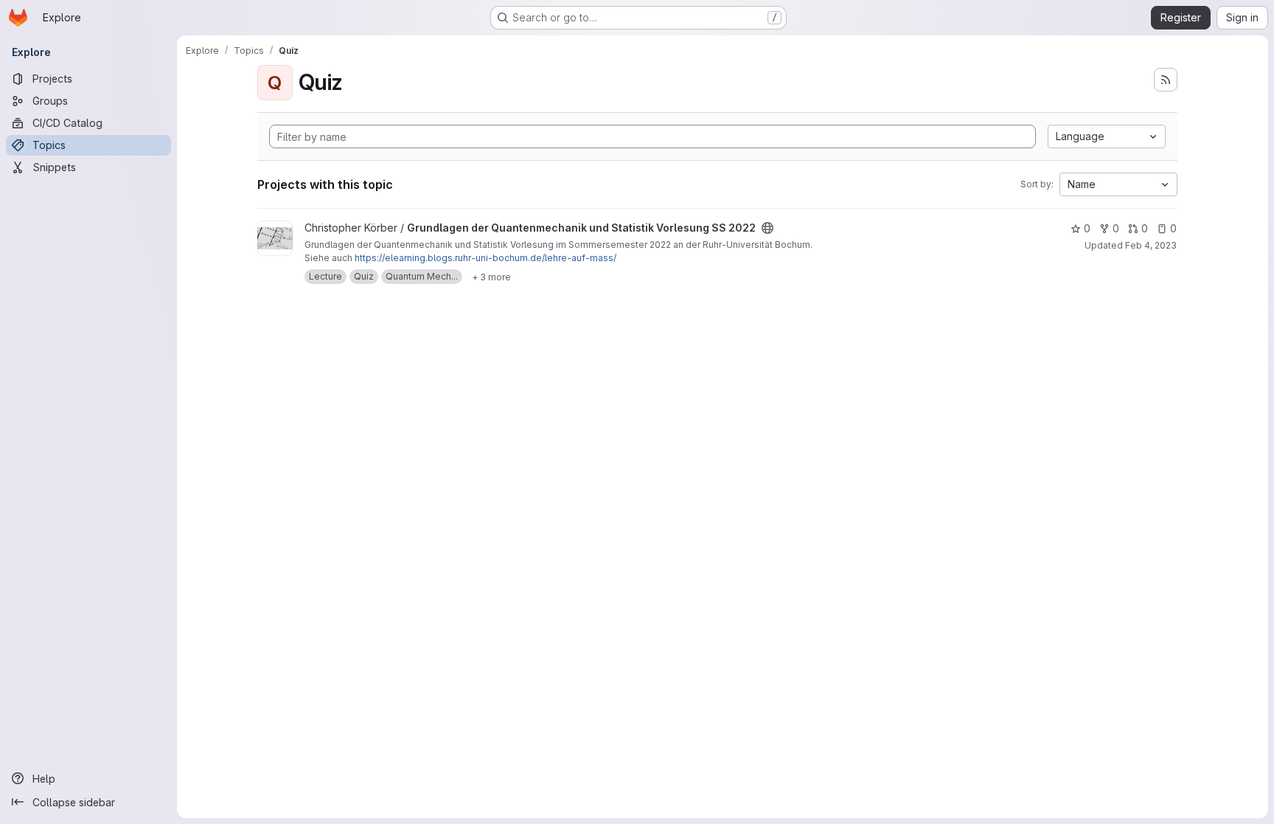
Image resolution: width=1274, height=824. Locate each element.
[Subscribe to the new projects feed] (1165, 79)
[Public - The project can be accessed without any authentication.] (767, 228)
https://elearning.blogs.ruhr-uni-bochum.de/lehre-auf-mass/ (485, 257)
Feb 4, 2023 (1151, 245)
